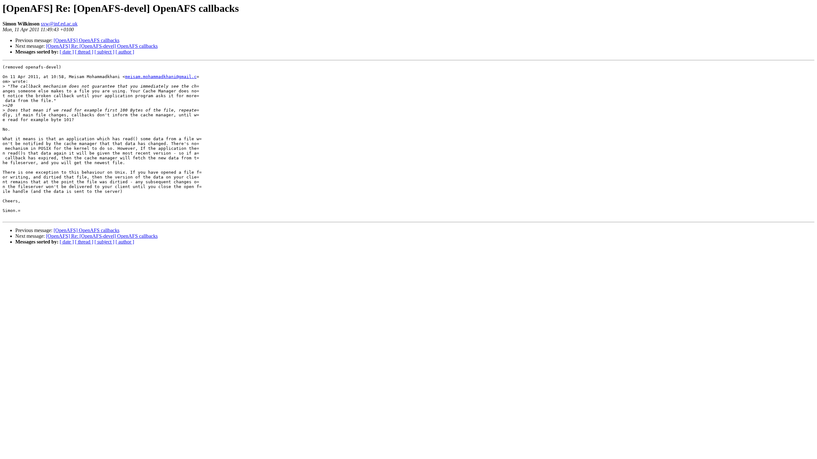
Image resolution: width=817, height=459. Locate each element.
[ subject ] (104, 52)
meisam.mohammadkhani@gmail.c (161, 76)
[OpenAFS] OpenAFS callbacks (86, 40)
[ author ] (125, 52)
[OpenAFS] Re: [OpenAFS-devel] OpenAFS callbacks (102, 46)
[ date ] (67, 52)
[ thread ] (84, 52)
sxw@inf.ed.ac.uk (59, 23)
